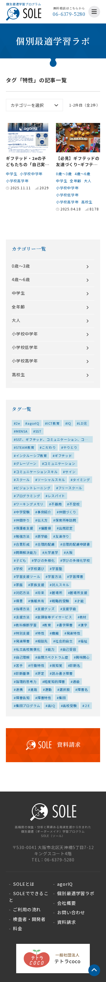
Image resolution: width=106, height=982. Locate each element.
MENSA (22, 431)
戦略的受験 (60, 600)
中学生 (11, 173)
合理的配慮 (46, 544)
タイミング (81, 479)
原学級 (42, 536)
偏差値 (46, 528)
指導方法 (23, 608)
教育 (47, 624)
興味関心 (83, 657)
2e (18, 423)
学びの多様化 (44, 560)
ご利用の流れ (27, 909)
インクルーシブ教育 (31, 455)
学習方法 (55, 576)
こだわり (49, 447)
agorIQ (33, 423)
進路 (33, 689)
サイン (70, 471)
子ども (21, 560)
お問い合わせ (71, 912)
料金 (17, 928)
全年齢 (75, 180)
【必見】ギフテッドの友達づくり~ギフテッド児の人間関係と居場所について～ (78, 167)
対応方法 (23, 592)
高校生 (86, 201)
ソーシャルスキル (51, 479)
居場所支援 (78, 592)
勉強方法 (23, 536)
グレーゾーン (26, 463)
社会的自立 (64, 641)
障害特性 (44, 697)
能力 (51, 649)
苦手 (19, 665)
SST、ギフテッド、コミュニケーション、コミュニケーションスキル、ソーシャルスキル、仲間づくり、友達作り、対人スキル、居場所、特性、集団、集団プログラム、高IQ (52, 440)
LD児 (83, 423)
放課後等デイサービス (54, 617)
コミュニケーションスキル (37, 471)
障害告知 (23, 697)
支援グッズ (46, 608)
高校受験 (70, 705)
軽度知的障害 (54, 681)
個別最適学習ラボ (75, 893)
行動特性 (37, 665)
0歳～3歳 (64, 173)
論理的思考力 (26, 681)
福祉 (83, 641)
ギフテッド (63, 455)
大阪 (69, 552)
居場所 (57, 592)
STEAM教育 (25, 447)
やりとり (70, 447)
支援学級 (69, 608)
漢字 (83, 624)
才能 (80, 600)
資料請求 (66, 922)
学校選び (37, 568)
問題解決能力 (26, 552)
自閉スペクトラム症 (52, 657)
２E (87, 705)
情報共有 (37, 600)
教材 (83, 617)
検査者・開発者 (29, 919)
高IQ (51, 705)
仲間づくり (67, 511)
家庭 (19, 584)
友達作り (62, 536)
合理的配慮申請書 (76, 544)
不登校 (74, 504)
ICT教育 (53, 423)
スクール (23, 479)
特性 (40, 633)
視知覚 (57, 665)
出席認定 (66, 528)
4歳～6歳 (82, 173)
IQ (69, 423)
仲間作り (23, 520)
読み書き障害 (62, 673)
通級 (76, 681)
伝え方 (42, 520)
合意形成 (23, 544)
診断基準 (23, 673)
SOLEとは (23, 884)
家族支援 (37, 584)
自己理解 (23, 657)
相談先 (42, 641)
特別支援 (23, 633)
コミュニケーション (59, 463)
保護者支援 (24, 528)
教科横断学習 (26, 624)
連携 (19, 689)
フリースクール (70, 487)
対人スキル (60, 584)
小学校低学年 (67, 194)
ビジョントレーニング (33, 487)
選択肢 (64, 689)
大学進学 (51, 552)
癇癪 (55, 633)
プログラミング (28, 495)
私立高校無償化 (28, 649)
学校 (19, 568)
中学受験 (23, 511)
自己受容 (69, 649)
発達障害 (23, 641)
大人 (88, 180)
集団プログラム (28, 705)
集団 (62, 697)
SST (38, 431)
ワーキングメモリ (30, 504)
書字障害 (66, 624)
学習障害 (76, 576)
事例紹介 (44, 511)
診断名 (75, 665)
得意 (19, 600)
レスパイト (56, 495)
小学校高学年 (17, 180)
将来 (40, 592)
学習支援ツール (28, 576)
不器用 (56, 504)
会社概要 (66, 903)
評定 (40, 673)
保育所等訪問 (65, 520)
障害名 (82, 689)
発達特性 (73, 633)
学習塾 (57, 568)
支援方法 (23, 617)
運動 (48, 689)
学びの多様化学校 (76, 560)
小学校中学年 (31, 173)
